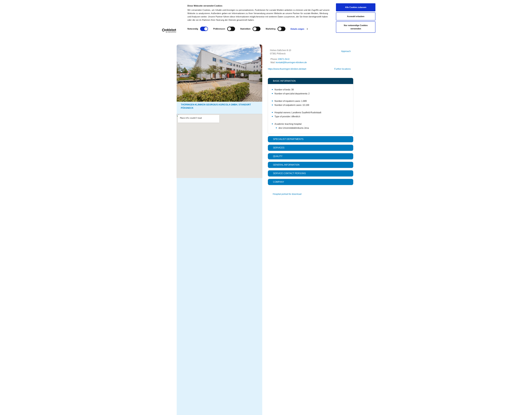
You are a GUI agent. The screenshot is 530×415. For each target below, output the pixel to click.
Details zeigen (297, 29)
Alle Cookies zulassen (355, 7)
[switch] (231, 29)
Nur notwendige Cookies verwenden (356, 27)
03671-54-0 (283, 59)
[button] (310, 81)
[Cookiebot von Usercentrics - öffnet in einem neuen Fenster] (169, 31)
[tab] (310, 81)
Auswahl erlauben (355, 16)
